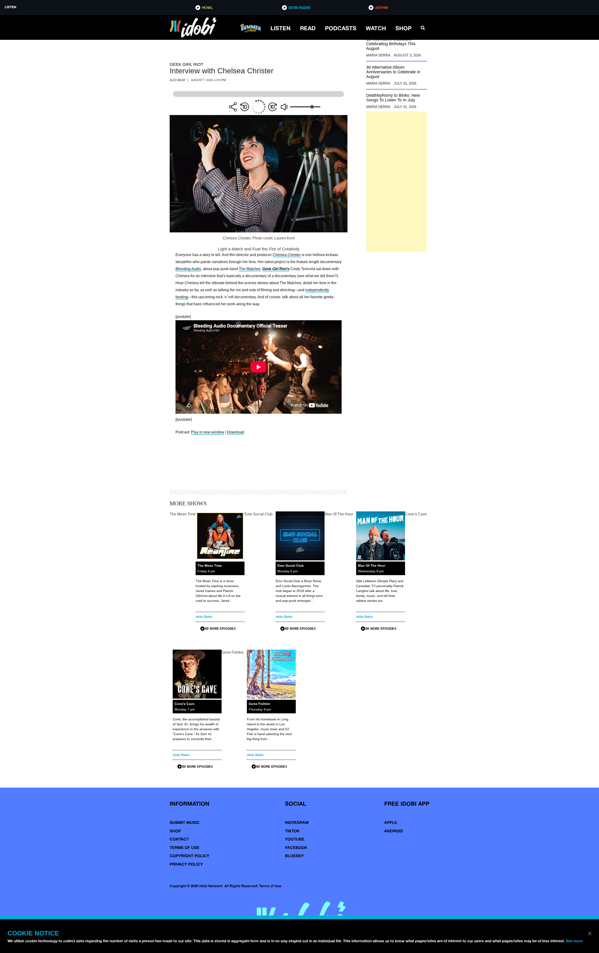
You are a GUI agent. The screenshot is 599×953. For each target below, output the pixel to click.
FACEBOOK (296, 847)
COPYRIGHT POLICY (189, 855)
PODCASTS (340, 28)
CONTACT (179, 839)
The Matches (249, 269)
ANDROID (393, 830)
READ (308, 28)
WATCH (376, 28)
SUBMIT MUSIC (185, 822)
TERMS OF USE (184, 847)
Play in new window (207, 432)
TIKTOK (292, 830)
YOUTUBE (294, 839)
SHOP (403, 28)
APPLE (390, 822)
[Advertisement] (396, 181)
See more (574, 940)
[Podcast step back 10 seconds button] (244, 107)
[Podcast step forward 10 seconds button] (272, 107)
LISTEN (280, 28)
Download (235, 432)
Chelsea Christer (287, 255)
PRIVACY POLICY (186, 864)
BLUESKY (294, 855)
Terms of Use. (270, 886)
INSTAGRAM (297, 822)
